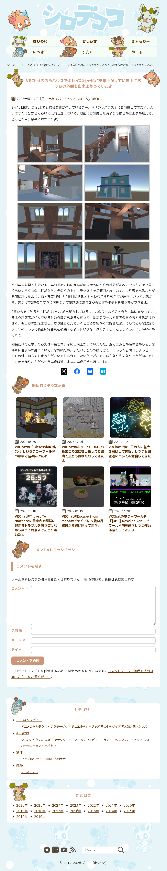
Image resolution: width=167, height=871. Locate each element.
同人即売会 (58, 759)
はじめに (40, 41)
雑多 (19, 765)
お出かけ (51, 99)
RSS (72, 850)
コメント (20, 588)
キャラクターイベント (65, 740)
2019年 (22, 811)
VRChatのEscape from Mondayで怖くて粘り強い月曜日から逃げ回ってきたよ (82, 521)
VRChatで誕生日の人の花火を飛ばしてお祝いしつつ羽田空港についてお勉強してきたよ (130, 454)
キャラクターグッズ (57, 727)
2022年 (93, 805)
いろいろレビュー (29, 720)
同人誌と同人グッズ (134, 727)
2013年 (129, 811)
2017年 (58, 811)
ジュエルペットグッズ (85, 727)
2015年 (93, 811)
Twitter (64, 371)
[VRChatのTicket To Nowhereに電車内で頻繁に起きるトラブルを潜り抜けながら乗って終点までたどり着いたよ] (36, 506)
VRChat (96, 99)
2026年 (22, 805)
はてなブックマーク (103, 371)
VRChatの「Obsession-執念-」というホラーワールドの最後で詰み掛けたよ (35, 451)
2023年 (75, 805)
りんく (87, 52)
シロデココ (13, 65)
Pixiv (55, 850)
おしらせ (89, 41)
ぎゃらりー (141, 41)
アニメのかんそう (32, 727)
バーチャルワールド (71, 99)
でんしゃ (118, 740)
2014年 (111, 811)
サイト (16, 649)
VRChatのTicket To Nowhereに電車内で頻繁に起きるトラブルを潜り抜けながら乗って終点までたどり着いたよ (36, 525)
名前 (16, 630)
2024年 (58, 805)
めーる (137, 52)
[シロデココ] (83, 17)
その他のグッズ (111, 727)
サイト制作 (43, 759)
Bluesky (90, 371)
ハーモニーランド (32, 746)
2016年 (75, 811)
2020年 (129, 805)
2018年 (40, 811)
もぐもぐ (50, 746)
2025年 (40, 805)
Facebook (77, 371)
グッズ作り (28, 759)
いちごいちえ (29, 740)
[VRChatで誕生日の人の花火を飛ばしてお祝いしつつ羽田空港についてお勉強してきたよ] (130, 436)
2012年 (22, 816)
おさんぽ (45, 740)
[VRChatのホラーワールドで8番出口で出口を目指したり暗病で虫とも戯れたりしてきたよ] (83, 436)
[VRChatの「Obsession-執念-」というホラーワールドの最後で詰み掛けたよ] (36, 436)
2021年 (111, 805)
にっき (38, 52)
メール (18, 640)
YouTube (64, 850)
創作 (19, 752)
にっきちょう (29, 772)
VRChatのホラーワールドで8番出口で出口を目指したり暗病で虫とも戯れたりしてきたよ (83, 454)
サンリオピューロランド (96, 740)
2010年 (40, 816)
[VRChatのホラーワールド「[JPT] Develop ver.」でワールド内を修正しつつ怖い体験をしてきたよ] (130, 506)
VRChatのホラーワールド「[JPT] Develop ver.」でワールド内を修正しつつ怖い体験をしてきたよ (130, 523)
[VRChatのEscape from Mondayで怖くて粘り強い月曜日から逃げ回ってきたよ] (83, 506)
